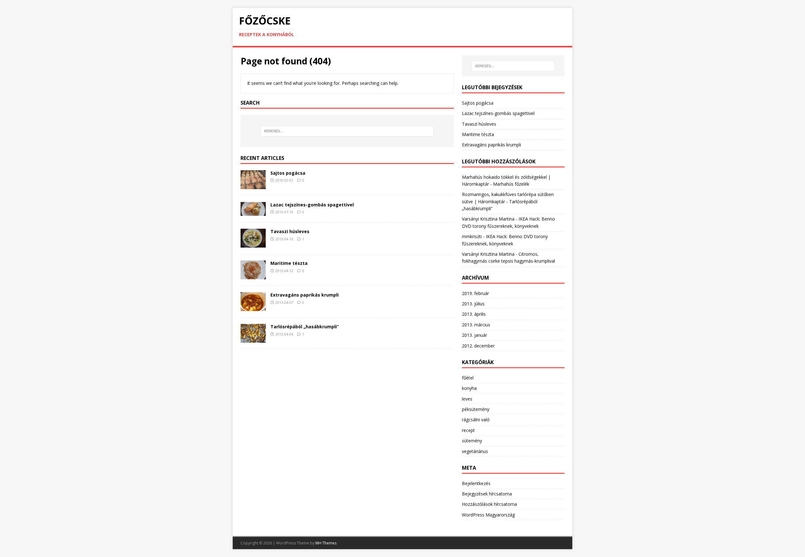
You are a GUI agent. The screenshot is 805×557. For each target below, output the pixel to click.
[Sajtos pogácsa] (253, 185)
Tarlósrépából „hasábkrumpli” (304, 327)
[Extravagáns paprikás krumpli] (253, 307)
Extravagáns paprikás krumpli (304, 295)
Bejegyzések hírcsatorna (487, 494)
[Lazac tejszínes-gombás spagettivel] (253, 212)
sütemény (472, 441)
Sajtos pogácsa (287, 173)
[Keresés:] (347, 131)
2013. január (474, 335)
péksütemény (475, 409)
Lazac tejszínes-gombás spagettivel (312, 205)
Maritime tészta (289, 263)
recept (468, 430)
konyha (469, 388)
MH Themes (325, 543)
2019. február (475, 293)
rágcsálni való (476, 420)
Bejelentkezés (476, 483)
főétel (468, 378)
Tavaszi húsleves (289, 231)
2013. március (476, 325)
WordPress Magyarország (488, 515)
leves (467, 399)
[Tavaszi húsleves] (253, 244)
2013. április (474, 314)
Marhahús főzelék (511, 184)
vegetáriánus (475, 451)
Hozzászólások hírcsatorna (489, 504)
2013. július (473, 304)
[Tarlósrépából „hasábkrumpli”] (253, 339)
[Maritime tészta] (253, 276)
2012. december (478, 346)
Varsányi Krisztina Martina (488, 219)
